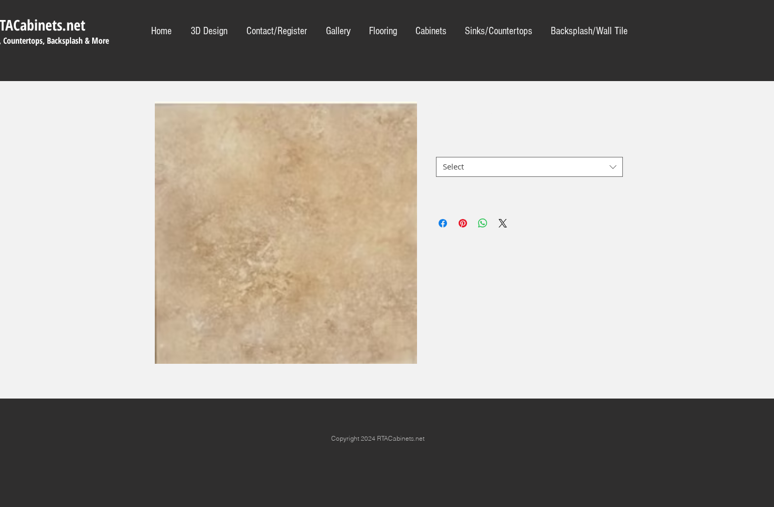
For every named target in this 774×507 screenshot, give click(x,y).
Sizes (448, 148)
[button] (498, 31)
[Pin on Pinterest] (463, 223)
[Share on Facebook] (442, 223)
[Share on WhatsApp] (483, 223)
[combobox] (529, 167)
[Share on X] (503, 223)
